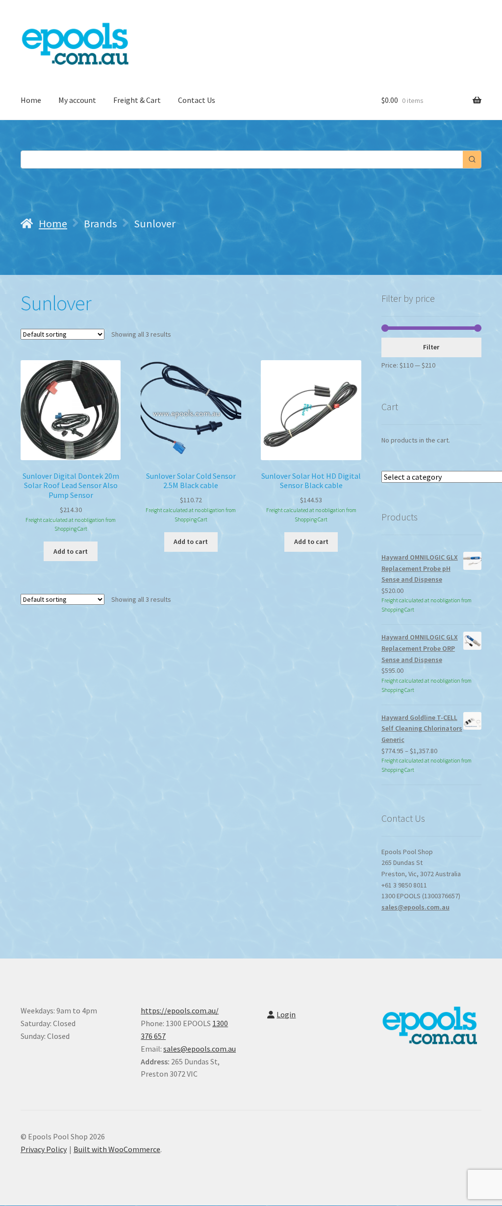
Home (31, 100)
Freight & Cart (137, 100)
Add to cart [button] (70, 551)
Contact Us (196, 100)
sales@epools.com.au (415, 907)
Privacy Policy (44, 1149)
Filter (431, 347)
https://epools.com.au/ (180, 1010)
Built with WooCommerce (117, 1149)
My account (77, 100)
